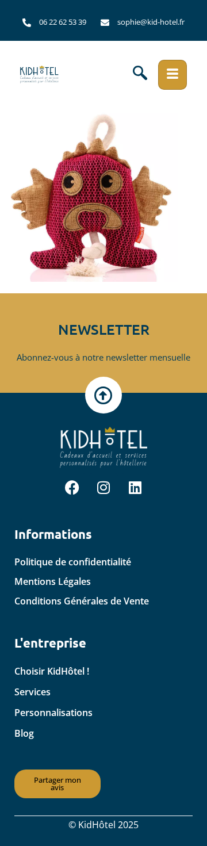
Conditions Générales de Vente (81, 601)
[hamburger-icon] (172, 75)
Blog (24, 733)
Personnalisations (53, 712)
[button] (140, 75)
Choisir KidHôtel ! (51, 671)
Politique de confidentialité (72, 562)
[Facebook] (71, 487)
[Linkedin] (135, 487)
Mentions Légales (52, 581)
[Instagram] (103, 487)
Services (32, 692)
